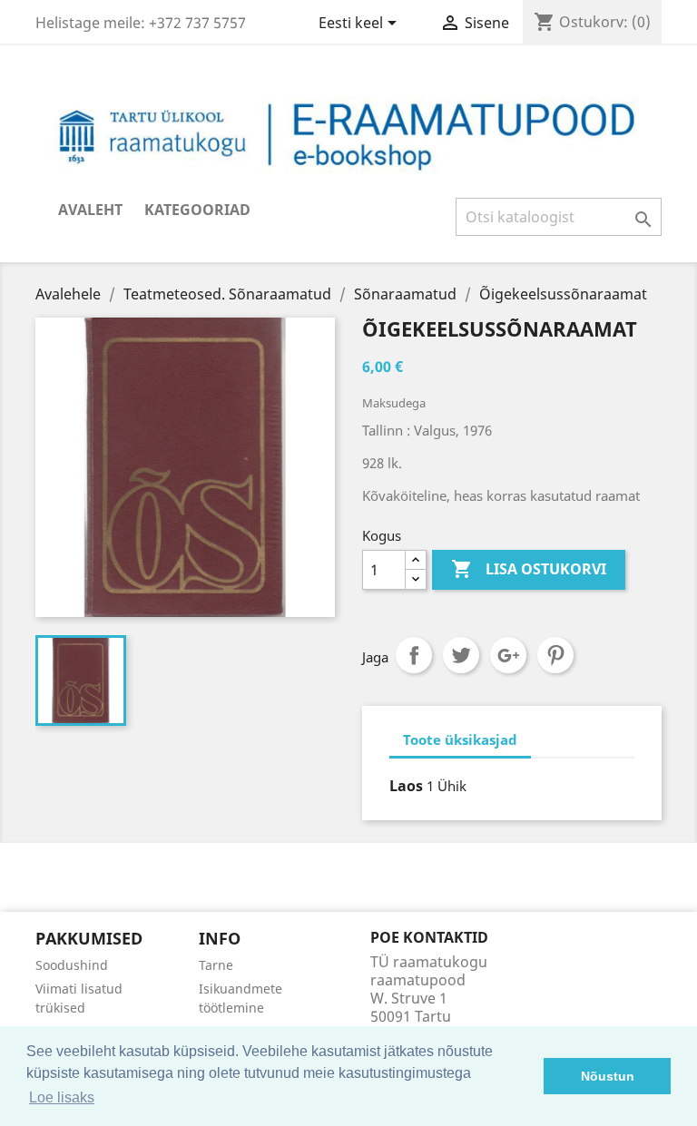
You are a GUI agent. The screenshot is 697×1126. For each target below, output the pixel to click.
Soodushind (71, 965)
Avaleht (90, 210)
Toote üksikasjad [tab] (460, 739)
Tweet (461, 655)
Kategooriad (197, 210)
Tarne (216, 965)
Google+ (508, 655)
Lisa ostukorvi (528, 569)
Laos (406, 786)
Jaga (414, 655)
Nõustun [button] (607, 1076)
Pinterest (555, 655)
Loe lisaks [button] (61, 1097)
